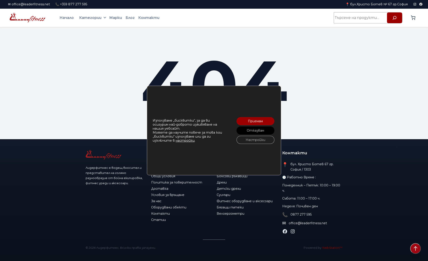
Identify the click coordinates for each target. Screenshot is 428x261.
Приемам (255, 121)
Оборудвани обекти (168, 207)
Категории (90, 18)
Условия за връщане (167, 195)
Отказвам (255, 130)
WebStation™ (332, 247)
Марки (115, 18)
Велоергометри (230, 214)
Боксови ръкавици (232, 176)
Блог (130, 18)
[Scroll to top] (415, 248)
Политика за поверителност (176, 182)
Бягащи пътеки (230, 207)
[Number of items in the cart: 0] (413, 17)
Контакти (148, 18)
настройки (185, 141)
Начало (67, 18)
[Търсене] (394, 17)
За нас (156, 201)
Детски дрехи (229, 189)
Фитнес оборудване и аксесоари (245, 201)
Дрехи (222, 182)
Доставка (159, 189)
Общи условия (163, 176)
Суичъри (223, 195)
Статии (158, 220)
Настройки (255, 140)
